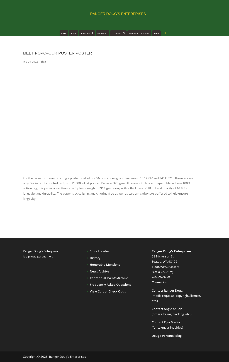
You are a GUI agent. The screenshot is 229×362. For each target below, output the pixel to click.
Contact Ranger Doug (167, 290)
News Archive (99, 271)
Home (63, 33)
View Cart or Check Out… (108, 291)
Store (73, 33)
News (156, 33)
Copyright (103, 33)
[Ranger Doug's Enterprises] (51, 13)
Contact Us (159, 282)
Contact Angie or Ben (167, 309)
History (95, 258)
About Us (85, 33)
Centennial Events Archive (109, 278)
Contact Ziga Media (166, 322)
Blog (43, 61)
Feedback (116, 33)
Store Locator (99, 251)
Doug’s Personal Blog (167, 336)
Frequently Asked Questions (110, 284)
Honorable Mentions (139, 33)
